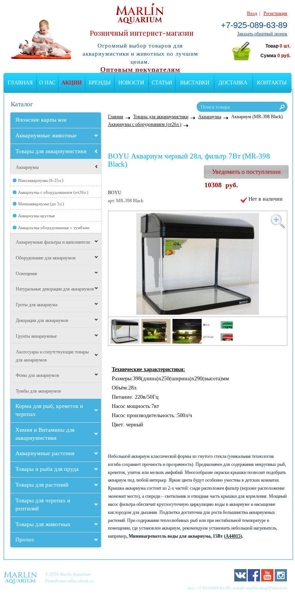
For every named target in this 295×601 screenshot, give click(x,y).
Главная (20, 83)
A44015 (232, 536)
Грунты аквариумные (36, 336)
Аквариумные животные (46, 135)
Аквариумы (27, 167)
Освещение (26, 273)
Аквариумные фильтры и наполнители (53, 242)
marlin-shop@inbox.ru (266, 588)
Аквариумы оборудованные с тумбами (53, 227)
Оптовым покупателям (140, 69)
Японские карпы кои (40, 120)
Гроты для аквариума (36, 304)
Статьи (162, 83)
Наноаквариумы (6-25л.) (40, 180)
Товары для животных (43, 524)
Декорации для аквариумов (42, 320)
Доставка (233, 83)
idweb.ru (86, 580)
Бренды (100, 83)
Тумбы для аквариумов (38, 391)
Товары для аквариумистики (50, 151)
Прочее (24, 540)
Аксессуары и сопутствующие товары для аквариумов (52, 356)
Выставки (194, 83)
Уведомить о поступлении (246, 171)
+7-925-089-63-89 (254, 25)
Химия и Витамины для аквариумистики (45, 434)
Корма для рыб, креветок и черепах (49, 410)
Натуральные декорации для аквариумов (55, 289)
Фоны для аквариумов (37, 375)
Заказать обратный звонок (262, 33)
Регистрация (275, 13)
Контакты (272, 83)
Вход (252, 13)
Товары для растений (41, 485)
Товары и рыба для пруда (47, 469)
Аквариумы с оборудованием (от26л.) (53, 192)
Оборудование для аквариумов (46, 258)
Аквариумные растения (45, 453)
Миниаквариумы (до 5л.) (41, 203)
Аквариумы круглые (36, 215)
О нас (47, 83)
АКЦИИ (71, 83)
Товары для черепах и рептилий (42, 504)
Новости (131, 83)
